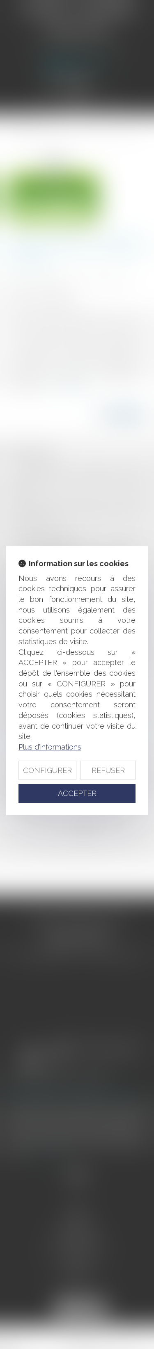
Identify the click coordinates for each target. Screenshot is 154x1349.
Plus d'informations (49, 747)
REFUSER (108, 770)
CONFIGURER (47, 770)
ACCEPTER (77, 793)
